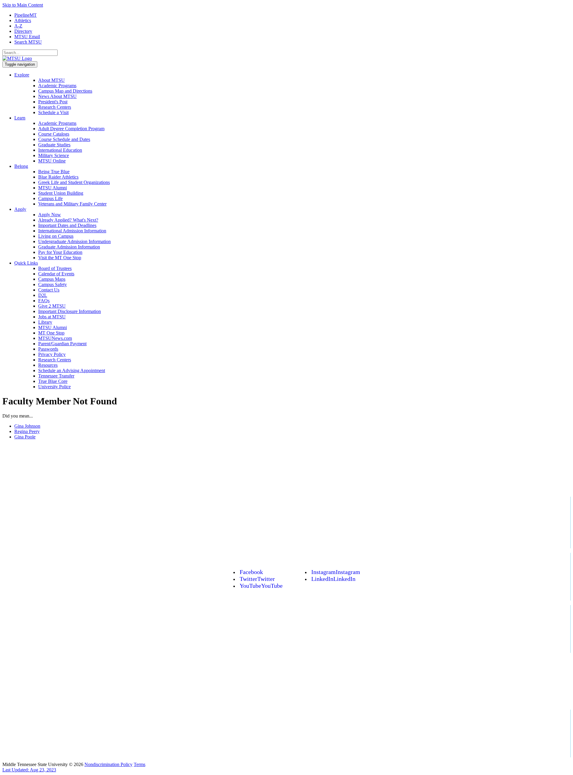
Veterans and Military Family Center (72, 203)
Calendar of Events (56, 273)
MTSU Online (52, 160)
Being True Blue (54, 171)
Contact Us (48, 289)
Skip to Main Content (22, 4)
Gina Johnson (27, 426)
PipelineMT (25, 15)
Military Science (53, 155)
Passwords (48, 349)
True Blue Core (52, 381)
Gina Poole (25, 436)
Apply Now (49, 214)
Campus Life (50, 198)
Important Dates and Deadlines (67, 225)
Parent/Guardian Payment (62, 343)
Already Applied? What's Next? (68, 219)
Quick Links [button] (26, 263)
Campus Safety (52, 284)
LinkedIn (333, 579)
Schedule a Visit (53, 112)
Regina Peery (27, 431)
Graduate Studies (54, 144)
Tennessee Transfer (56, 375)
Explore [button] (21, 74)
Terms (139, 764)
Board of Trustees (55, 268)
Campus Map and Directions (65, 90)
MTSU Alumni (52, 187)
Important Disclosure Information (69, 311)
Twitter (257, 579)
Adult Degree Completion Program (71, 128)
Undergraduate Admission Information (74, 241)
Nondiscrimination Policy (108, 764)
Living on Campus (55, 236)
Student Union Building (60, 193)
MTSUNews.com (55, 338)
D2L (42, 295)
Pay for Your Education (60, 252)
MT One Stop (51, 332)
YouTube (261, 585)
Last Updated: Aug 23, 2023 (29, 769)
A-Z (18, 25)
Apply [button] (20, 209)
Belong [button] (21, 166)
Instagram (335, 572)
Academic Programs (57, 85)
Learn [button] (19, 117)
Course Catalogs (53, 133)
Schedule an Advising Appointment (71, 370)
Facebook (251, 572)
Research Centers (54, 107)
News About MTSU (57, 96)
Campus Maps (51, 279)
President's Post (52, 101)
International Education (60, 150)
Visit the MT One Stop (59, 257)
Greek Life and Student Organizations (74, 182)
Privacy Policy (52, 354)
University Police (54, 386)
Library (45, 322)
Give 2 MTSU (52, 306)
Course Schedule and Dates (64, 139)
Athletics (22, 20)
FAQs (44, 300)
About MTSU (51, 80)
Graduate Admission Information (69, 246)
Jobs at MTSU (52, 316)
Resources (48, 365)
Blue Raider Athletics (58, 176)
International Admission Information (72, 230)
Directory (23, 31)
